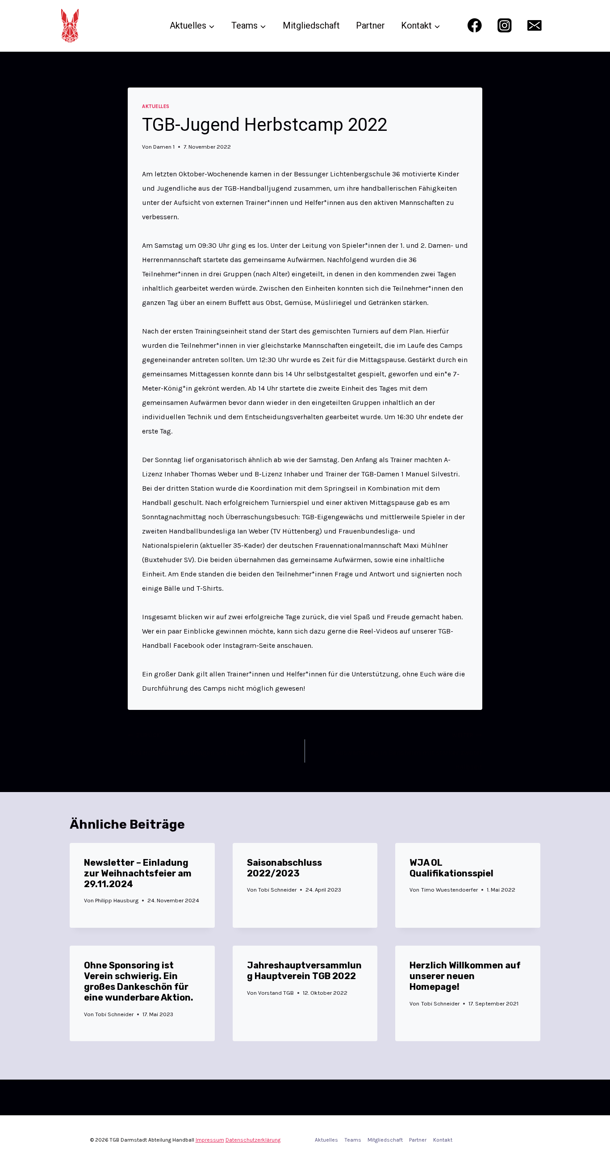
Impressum (210, 1140)
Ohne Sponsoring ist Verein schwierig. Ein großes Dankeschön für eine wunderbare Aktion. (138, 981)
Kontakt (442, 1140)
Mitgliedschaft (311, 25)
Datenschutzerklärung (253, 1140)
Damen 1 (164, 146)
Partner (370, 25)
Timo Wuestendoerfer (449, 889)
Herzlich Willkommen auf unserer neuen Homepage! (465, 976)
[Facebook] (474, 26)
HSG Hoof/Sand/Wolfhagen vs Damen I (190, 744)
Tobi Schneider (277, 889)
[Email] (535, 26)
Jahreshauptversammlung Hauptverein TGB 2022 (304, 970)
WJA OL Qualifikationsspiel (451, 868)
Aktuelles (156, 106)
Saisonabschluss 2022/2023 (284, 868)
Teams (353, 1140)
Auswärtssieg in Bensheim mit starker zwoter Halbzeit (408, 751)
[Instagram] (504, 26)
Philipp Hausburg (116, 900)
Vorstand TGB (276, 992)
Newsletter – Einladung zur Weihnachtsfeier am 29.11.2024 (138, 873)
